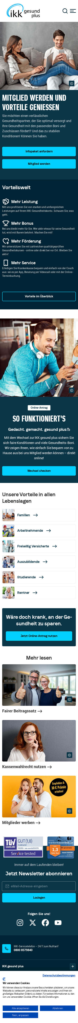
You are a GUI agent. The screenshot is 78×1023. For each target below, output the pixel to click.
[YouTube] (58, 925)
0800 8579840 (23, 950)
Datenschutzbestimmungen (59, 975)
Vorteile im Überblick (39, 296)
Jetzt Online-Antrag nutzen (39, 636)
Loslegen (39, 897)
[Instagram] (20, 925)
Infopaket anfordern (39, 151)
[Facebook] (45, 925)
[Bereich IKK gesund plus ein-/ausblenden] (73, 966)
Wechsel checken (39, 471)
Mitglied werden (39, 164)
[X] (32, 925)
